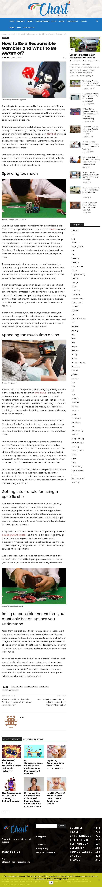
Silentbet (51, 133)
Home (4, 34)
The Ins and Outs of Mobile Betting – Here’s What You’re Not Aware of (16, 702)
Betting (17, 687)
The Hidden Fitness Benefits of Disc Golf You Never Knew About (91, 83)
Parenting (75, 422)
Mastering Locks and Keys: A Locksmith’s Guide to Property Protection (51, 702)
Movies (74, 406)
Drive (73, 286)
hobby (53, 229)
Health (30, 21)
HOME (11, 21)
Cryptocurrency (78, 274)
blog (73, 238)
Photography (77, 430)
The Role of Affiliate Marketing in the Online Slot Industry (11, 766)
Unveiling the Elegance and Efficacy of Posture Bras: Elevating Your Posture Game (32, 799)
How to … (75, 366)
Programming (77, 438)
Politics (74, 434)
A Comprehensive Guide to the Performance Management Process (33, 767)
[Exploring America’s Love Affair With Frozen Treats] (56, 751)
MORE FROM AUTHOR (33, 739)
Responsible (10, 690)
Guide (44, 687)
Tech (73, 462)
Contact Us (29, 27)
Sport (12, 27)
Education (75, 294)
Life (73, 386)
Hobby (74, 354)
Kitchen (74, 378)
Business (21, 21)
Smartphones (77, 450)
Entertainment (77, 298)
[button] (97, 21)
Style (54, 21)
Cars (73, 254)
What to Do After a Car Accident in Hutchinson (82, 56)
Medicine (75, 402)
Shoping (75, 446)
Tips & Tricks (77, 470)
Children (75, 262)
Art (72, 234)
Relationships (77, 442)
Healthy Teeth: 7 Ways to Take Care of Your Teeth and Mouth (56, 798)
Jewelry (74, 374)
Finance (74, 310)
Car (72, 50)
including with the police (14, 534)
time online (40, 392)
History (74, 350)
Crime (74, 270)
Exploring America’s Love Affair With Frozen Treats (55, 764)
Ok (51, 883)
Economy (75, 290)
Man (73, 394)
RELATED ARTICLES (11, 739)
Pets (19, 27)
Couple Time (77, 266)
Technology (72, 21)
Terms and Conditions (46, 852)
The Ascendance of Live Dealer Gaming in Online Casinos (11, 797)
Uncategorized (77, 478)
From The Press (78, 318)
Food (73, 314)
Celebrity (75, 258)
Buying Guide (77, 246)
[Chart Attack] (51, 9)
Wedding (75, 482)
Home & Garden (42, 21)
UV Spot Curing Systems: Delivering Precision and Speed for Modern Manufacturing (90, 114)
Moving (74, 410)
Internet (75, 370)
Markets (75, 398)
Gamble (12, 34)
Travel (83, 21)
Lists (73, 390)
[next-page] (7, 811)
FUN (73, 322)
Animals (74, 230)
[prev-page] (3, 811)
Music (61, 21)
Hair (73, 342)
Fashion (74, 306)
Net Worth (76, 418)
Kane (6, 57)
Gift (73, 334)
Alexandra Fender (78, 61)
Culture (74, 278)
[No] (98, 880)
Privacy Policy (42, 848)
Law (73, 382)
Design (74, 282)
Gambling (31, 687)
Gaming (74, 330)
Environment (77, 302)
